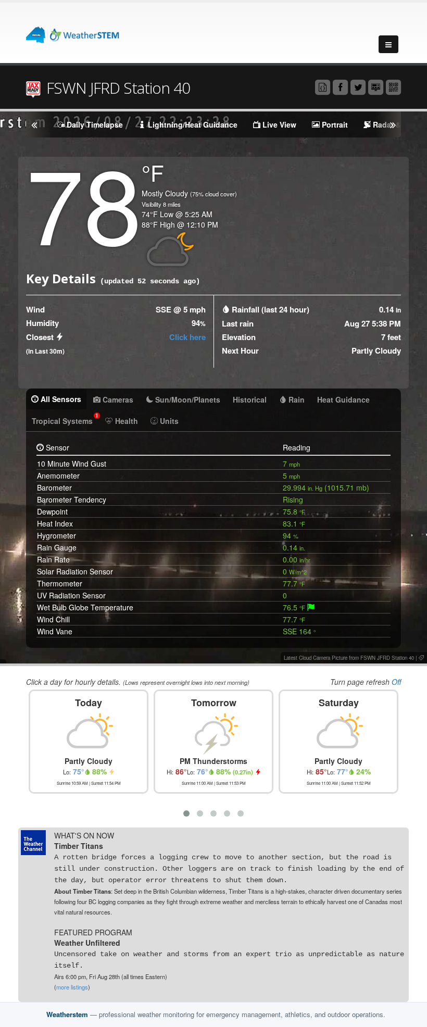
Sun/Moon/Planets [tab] (186, 399)
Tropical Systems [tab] (65, 418)
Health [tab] (125, 421)
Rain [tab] (295, 399)
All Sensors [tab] (60, 399)
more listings (72, 987)
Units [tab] (168, 421)
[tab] (311, 607)
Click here (187, 337)
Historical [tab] (250, 399)
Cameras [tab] (117, 399)
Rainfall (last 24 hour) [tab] (270, 309)
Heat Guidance (343, 399)
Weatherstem (67, 1014)
